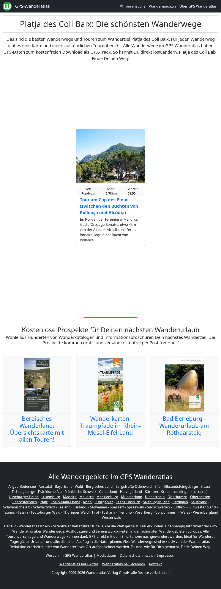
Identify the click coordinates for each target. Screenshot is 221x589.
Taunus (9, 512)
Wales (185, 512)
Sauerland (199, 502)
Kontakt (155, 564)
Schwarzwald (44, 507)
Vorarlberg (144, 512)
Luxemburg (50, 496)
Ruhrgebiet (104, 502)
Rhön (87, 502)
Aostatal (45, 486)
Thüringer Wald (76, 512)
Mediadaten (106, 555)
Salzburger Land (156, 502)
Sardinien (180, 502)
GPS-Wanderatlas (32, 6)
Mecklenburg (107, 496)
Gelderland (108, 491)
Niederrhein (155, 496)
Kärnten (151, 491)
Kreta (165, 491)
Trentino (125, 512)
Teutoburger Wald (45, 512)
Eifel (158, 486)
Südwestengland (202, 507)
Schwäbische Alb (16, 507)
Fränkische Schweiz (80, 491)
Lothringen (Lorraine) (189, 491)
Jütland (136, 491)
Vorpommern (166, 512)
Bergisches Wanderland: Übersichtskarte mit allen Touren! (37, 428)
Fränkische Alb (50, 491)
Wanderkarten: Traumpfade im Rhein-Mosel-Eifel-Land (110, 425)
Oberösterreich (24, 502)
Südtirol (179, 507)
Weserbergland (205, 512)
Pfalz (44, 502)
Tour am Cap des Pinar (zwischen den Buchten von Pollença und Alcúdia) (109, 206)
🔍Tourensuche (132, 6)
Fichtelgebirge (23, 491)
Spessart (117, 507)
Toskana (108, 512)
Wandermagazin (162, 6)
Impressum (166, 555)
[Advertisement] (110, 95)
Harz (124, 491)
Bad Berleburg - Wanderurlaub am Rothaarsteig (184, 425)
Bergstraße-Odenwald (133, 486)
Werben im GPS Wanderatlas (69, 555)
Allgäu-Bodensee (22, 486)
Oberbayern (177, 496)
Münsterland (131, 496)
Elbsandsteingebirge (181, 486)
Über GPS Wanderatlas (198, 6)
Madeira (70, 496)
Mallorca (86, 496)
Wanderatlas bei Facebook (123, 564)
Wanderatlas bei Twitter (78, 564)
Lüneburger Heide (24, 496)
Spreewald (135, 507)
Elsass (206, 486)
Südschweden (158, 507)
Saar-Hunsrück (128, 502)
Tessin (23, 512)
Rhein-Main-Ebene (65, 502)
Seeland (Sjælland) (72, 507)
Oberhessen (200, 496)
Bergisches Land (99, 486)
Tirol (95, 512)
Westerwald (111, 517)
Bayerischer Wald (69, 486)
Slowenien (98, 507)
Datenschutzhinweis (136, 555)
